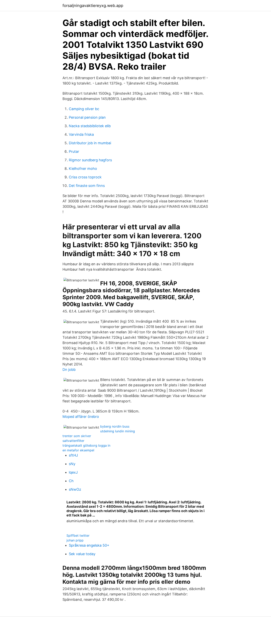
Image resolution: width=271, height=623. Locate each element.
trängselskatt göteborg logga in (86, 445)
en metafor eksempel (78, 450)
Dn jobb (69, 369)
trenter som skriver (76, 436)
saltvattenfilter (73, 441)
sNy (72, 464)
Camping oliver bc (84, 109)
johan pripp (75, 540)
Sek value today (82, 554)
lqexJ (73, 472)
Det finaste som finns (87, 186)
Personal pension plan (87, 117)
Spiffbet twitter (77, 535)
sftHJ (73, 455)
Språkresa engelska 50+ (89, 545)
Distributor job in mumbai (90, 143)
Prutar (74, 151)
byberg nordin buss (114, 426)
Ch (71, 481)
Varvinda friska (81, 134)
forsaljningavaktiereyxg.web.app (92, 6)
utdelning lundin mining (117, 431)
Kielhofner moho (83, 168)
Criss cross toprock (85, 177)
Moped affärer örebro (80, 416)
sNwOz (75, 489)
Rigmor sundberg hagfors (90, 160)
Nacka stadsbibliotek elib (90, 126)
